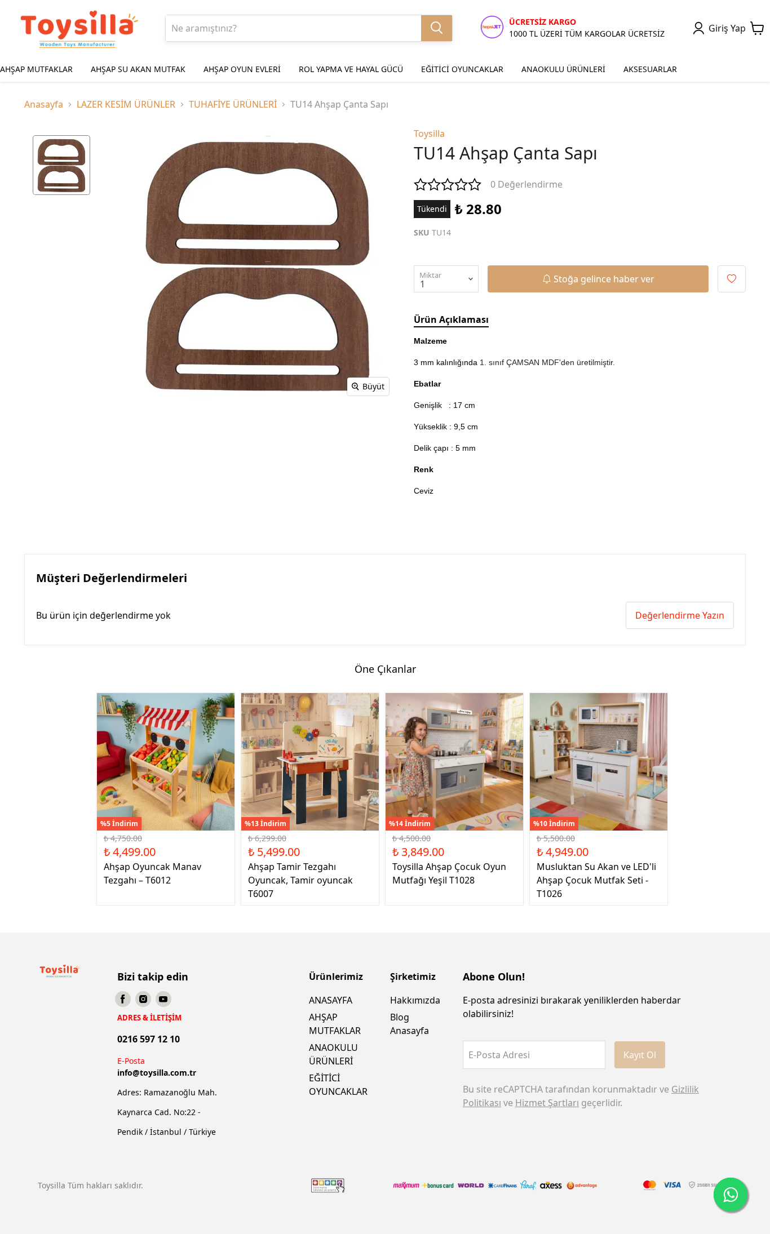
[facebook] (123, 999)
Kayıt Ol (639, 1055)
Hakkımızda (415, 1000)
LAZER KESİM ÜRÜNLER (126, 104)
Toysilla (429, 133)
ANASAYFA (330, 1000)
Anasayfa (43, 104)
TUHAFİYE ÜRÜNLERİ (233, 104)
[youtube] (163, 999)
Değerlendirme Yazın (679, 615)
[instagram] (143, 999)
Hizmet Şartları (547, 1103)
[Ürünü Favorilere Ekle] (732, 278)
